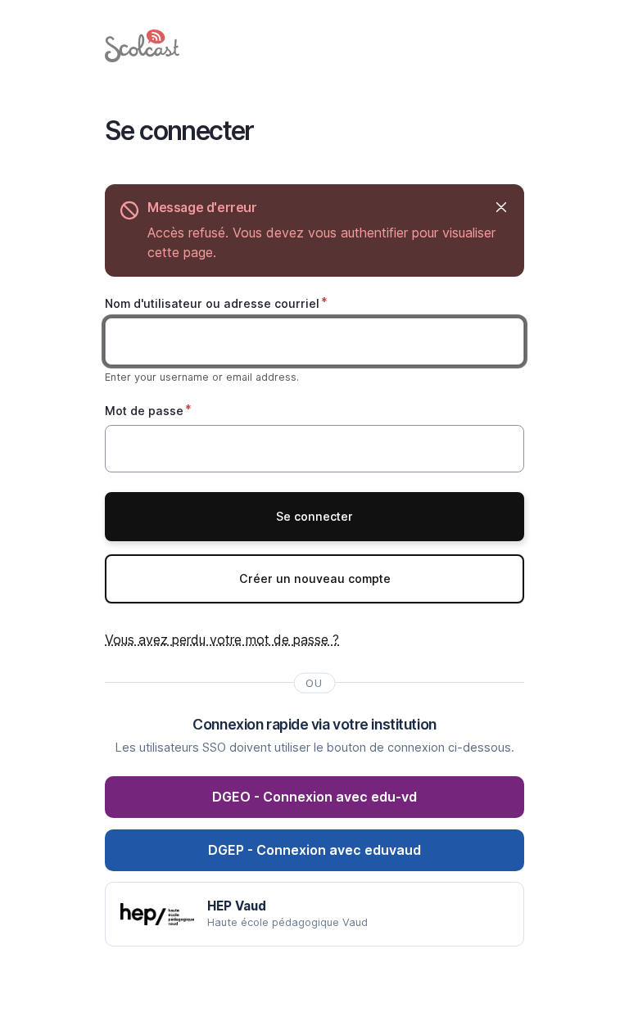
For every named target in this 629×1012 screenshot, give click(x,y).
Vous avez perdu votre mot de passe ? (222, 639)
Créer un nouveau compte (315, 578)
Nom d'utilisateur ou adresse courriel (212, 303)
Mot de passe (144, 411)
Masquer (501, 207)
